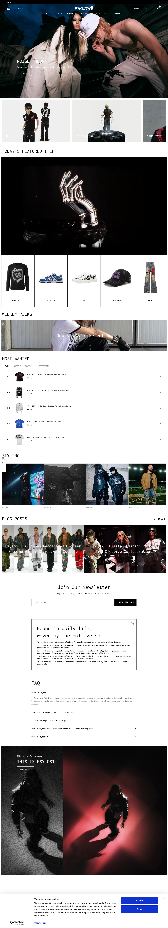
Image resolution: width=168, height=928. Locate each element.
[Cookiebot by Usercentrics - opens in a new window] (17, 923)
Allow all (139, 900)
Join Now (111, 478)
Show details (40, 923)
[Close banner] (164, 898)
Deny (139, 909)
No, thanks (111, 485)
